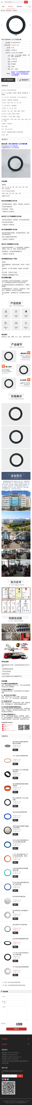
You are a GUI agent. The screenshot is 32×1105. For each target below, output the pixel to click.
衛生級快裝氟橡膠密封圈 (20, 938)
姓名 (3, 996)
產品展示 (10, 6)
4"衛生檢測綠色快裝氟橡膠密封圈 (20, 869)
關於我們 (19, 6)
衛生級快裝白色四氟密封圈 (20, 911)
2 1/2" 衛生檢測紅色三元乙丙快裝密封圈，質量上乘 (20, 855)
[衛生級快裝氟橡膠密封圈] (7, 943)
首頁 (3, 6)
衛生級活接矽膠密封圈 (20, 812)
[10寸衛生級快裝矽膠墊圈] (7, 971)
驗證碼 (3, 1023)
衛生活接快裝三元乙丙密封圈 (18, 144)
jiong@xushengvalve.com (14, 1057)
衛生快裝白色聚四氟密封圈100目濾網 (20, 742)
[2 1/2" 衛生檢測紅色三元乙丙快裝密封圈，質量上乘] (7, 858)
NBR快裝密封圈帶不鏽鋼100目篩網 (21, 827)
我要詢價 (10, 80)
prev (2, 25)
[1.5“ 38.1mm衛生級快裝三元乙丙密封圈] (7, 957)
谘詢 (3, 1007)
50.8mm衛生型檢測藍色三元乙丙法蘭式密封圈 (21, 841)
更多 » (15, 749)
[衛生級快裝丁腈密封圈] (7, 929)
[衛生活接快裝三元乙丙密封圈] (7, 802)
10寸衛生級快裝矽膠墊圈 (20, 967)
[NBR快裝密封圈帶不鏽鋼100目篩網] (7, 830)
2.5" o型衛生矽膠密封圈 (20, 755)
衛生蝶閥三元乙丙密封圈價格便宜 (20, 770)
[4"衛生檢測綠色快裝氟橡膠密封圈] (7, 872)
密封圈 (15, 10)
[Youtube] (5, 1079)
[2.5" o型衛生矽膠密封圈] (7, 760)
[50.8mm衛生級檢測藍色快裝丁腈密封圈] (7, 887)
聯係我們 (25, 80)
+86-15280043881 (12, 1054)
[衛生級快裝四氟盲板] (7, 901)
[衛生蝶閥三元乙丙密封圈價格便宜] (7, 774)
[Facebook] (3, 1079)
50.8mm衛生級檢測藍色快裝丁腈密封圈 (21, 883)
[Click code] (19, 1024)
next (30, 25)
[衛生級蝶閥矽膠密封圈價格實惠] (7, 788)
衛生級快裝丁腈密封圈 (20, 924)
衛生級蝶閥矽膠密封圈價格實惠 (20, 784)
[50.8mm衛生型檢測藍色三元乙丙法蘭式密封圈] (7, 844)
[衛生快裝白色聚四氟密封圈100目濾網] (7, 746)
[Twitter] (8, 1079)
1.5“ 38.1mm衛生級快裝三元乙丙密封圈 (21, 953)
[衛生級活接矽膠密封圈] (7, 816)
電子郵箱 (3, 1002)
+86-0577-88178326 (13, 1052)
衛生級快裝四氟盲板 (19, 896)
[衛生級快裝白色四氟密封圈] (7, 915)
